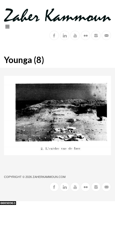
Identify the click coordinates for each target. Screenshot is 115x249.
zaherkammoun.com (49, 176)
